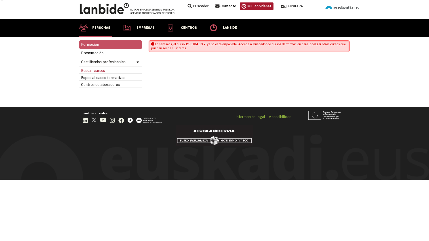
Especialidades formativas (103, 78)
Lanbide (230, 27)
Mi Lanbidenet (259, 6)
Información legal (250, 116)
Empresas (146, 27)
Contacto (228, 6)
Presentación (92, 53)
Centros (189, 27)
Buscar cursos (93, 71)
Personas (101, 27)
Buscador (201, 6)
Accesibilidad (280, 116)
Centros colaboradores (100, 85)
